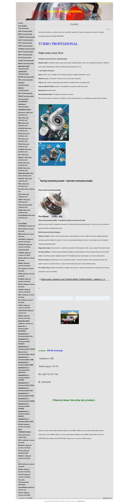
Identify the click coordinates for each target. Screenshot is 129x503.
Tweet (108, 29)
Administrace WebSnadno (51, 501)
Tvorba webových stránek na (72, 501)
